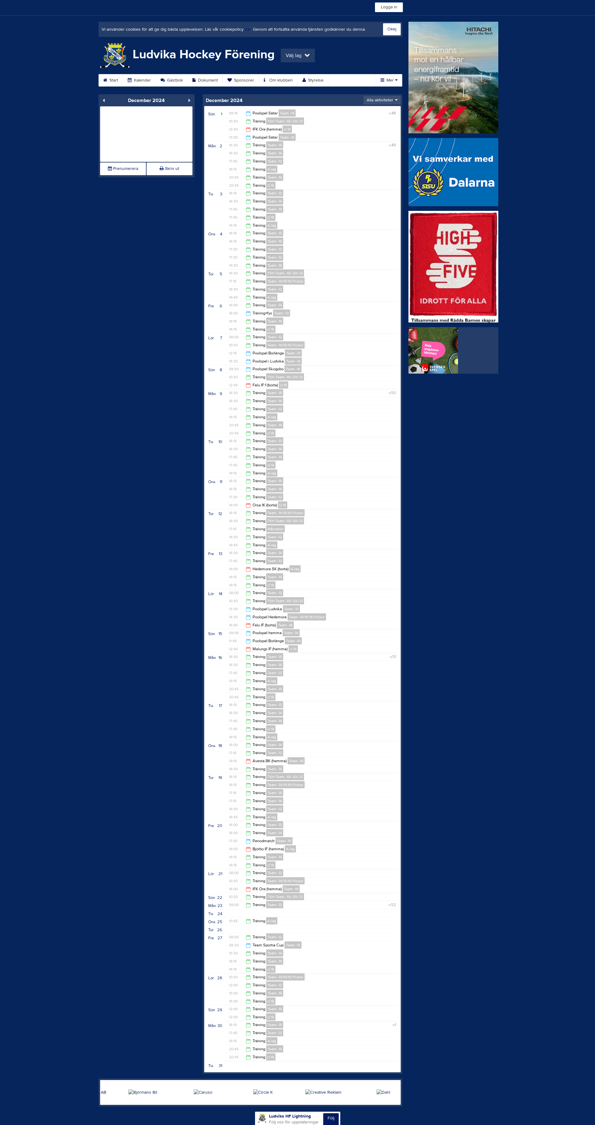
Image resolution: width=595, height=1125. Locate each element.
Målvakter (275, 529)
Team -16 (287, 137)
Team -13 (274, 193)
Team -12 (274, 161)
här (248, 29)
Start (113, 80)
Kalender (142, 80)
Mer (390, 80)
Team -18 (274, 177)
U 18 (287, 129)
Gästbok (174, 80)
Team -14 (287, 113)
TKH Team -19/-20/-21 (285, 121)
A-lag (271, 169)
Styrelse (315, 80)
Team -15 (274, 145)
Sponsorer (243, 80)
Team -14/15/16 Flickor (285, 281)
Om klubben (280, 80)
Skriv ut (171, 168)
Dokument (207, 80)
